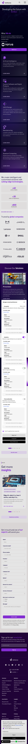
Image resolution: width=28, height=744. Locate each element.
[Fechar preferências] (24, 302)
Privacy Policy (6, 312)
